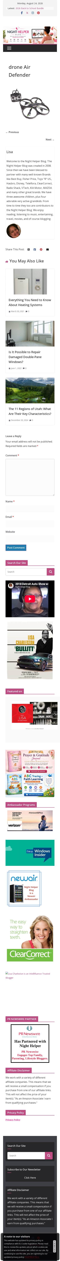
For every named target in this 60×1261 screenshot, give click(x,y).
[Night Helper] (30, 28)
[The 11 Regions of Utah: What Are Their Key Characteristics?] (30, 379)
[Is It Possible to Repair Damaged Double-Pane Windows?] (30, 322)
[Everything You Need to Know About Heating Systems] (30, 270)
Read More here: (32, 1257)
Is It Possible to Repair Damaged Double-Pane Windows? (25, 357)
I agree (54, 1246)
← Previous (12, 132)
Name (10, 501)
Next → (50, 139)
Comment (12, 455)
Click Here (30, 1177)
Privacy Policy (13, 1119)
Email (10, 517)
